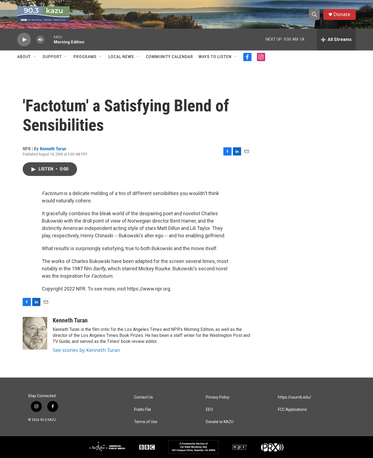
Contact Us (143, 397)
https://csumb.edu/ (294, 397)
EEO (209, 410)
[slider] (49, 39)
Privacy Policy (217, 397)
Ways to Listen (215, 57)
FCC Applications (292, 410)
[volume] (40, 40)
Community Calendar (169, 57)
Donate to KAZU (219, 422)
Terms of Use (145, 422)
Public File (142, 410)
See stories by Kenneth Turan (86, 350)
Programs (85, 57)
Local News (121, 57)
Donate (341, 14)
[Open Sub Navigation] (35, 57)
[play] (24, 40)
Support (52, 57)
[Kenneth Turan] (35, 333)
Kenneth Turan (53, 148)
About (24, 57)
